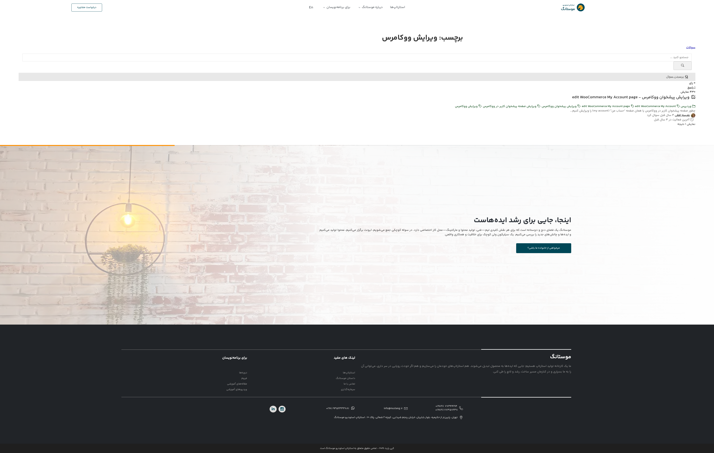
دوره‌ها (243, 373)
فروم (244, 378)
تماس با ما (349, 384)
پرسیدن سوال (675, 76)
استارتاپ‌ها (349, 373)
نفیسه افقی (682, 115)
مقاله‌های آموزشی (237, 384)
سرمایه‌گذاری (348, 389)
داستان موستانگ (345, 378)
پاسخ (691, 87)
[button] (370, 7)
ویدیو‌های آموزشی (236, 389)
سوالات (690, 47)
